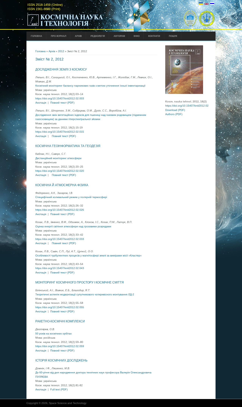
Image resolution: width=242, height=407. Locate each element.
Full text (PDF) (59, 389)
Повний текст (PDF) (62, 102)
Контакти (154, 36)
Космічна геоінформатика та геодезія (67, 146)
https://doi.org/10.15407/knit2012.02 (187, 105)
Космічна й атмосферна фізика (61, 185)
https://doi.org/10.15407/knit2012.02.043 (59, 268)
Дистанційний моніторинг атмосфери (58, 158)
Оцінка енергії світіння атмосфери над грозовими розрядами (73, 226)
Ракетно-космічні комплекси (60, 321)
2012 (61, 51)
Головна (36, 36)
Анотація (40, 102)
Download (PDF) (175, 109)
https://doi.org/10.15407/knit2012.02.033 (59, 239)
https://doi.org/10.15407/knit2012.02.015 (59, 131)
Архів (78, 36)
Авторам (119, 36)
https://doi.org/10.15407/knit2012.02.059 (59, 346)
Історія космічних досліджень (61, 360)
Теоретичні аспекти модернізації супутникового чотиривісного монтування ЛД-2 (84, 294)
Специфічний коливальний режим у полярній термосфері (71, 197)
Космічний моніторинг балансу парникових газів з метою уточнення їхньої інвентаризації (90, 85)
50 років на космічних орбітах (53, 333)
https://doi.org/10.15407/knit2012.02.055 (59, 307)
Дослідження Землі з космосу (61, 69)
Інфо (137, 36)
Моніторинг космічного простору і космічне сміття (79, 282)
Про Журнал (58, 36)
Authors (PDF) (173, 114)
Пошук (173, 36)
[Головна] (73, 26)
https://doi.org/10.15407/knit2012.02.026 (59, 209)
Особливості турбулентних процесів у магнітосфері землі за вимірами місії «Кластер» (88, 255)
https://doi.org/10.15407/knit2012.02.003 (59, 98)
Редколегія (98, 36)
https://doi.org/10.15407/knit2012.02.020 (59, 170)
